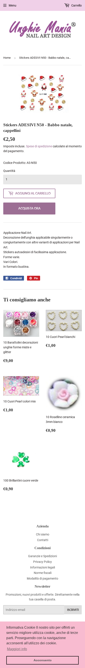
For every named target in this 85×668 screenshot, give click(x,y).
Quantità (9, 171)
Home (7, 57)
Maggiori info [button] (17, 649)
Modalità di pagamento (42, 578)
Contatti (42, 540)
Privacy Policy (42, 561)
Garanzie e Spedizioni (42, 556)
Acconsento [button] (43, 660)
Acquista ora (29, 208)
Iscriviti (73, 610)
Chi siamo (42, 534)
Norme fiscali (42, 573)
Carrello (76, 5)
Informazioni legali (42, 567)
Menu (12, 5)
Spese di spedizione (39, 146)
